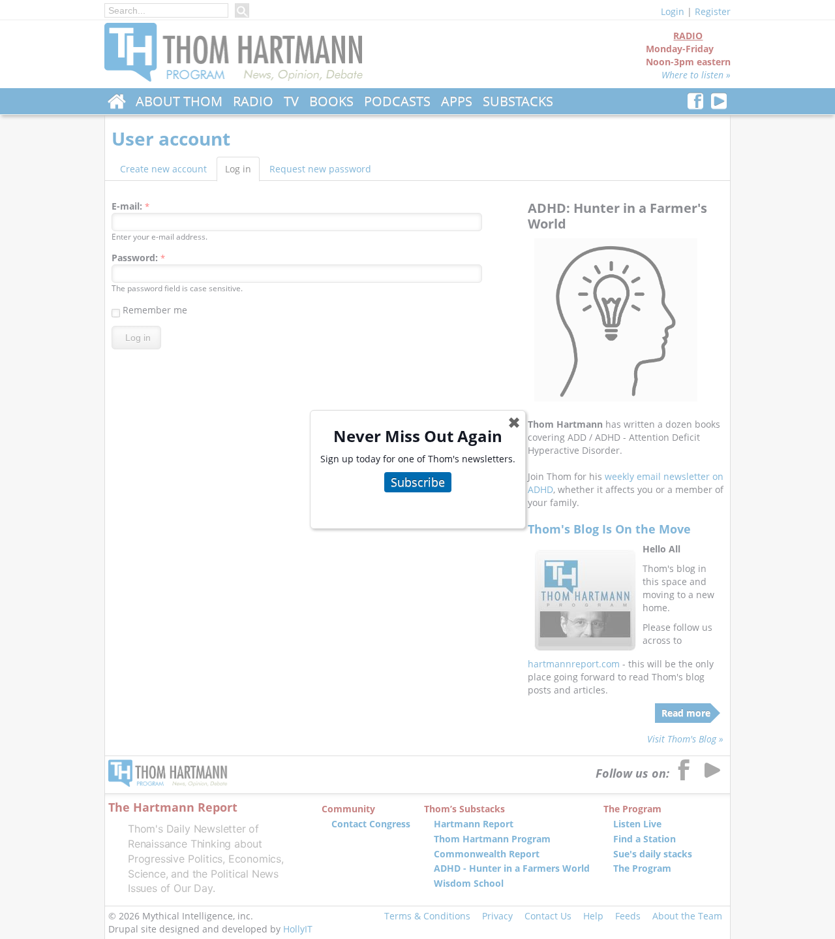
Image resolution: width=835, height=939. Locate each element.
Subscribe (418, 482)
